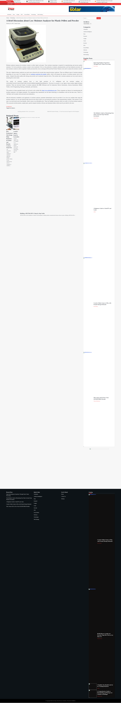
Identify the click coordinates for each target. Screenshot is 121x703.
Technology (33, 14)
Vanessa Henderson (97, 401)
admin (95, 211)
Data (14, 14)
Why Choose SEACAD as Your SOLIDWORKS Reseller (18, 506)
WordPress (73, 700)
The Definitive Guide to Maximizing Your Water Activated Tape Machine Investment (104, 114)
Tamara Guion (17, 23)
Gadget (17, 14)
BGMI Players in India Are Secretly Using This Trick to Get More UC (105, 635)
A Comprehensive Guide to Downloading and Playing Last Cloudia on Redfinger (104, 693)
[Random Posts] (112, 14)
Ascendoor (64, 700)
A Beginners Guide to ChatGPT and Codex (15, 501)
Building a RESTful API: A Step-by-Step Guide (32, 213)
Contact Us (63, 496)
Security (85, 43)
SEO (22, 14)
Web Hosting (40, 14)
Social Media (27, 14)
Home (62, 494)
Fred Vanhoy (96, 66)
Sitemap (62, 498)
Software (85, 50)
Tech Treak (54, 700)
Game (84, 40)
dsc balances (12, 108)
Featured (85, 36)
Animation (9, 14)
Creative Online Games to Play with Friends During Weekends (18, 504)
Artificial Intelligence (87, 31)
